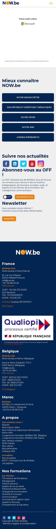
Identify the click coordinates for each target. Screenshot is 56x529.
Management (8, 481)
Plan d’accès (8, 286)
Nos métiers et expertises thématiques (29, 107)
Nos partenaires (9, 448)
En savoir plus (24, 197)
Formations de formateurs (14, 478)
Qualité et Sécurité (11, 502)
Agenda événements (28, 137)
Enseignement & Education (15, 505)
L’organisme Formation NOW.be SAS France (23, 438)
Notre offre (28, 117)
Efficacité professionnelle (14, 489)
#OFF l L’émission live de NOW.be (18, 461)
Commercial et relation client (15, 499)
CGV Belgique (8, 389)
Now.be (5, 425)
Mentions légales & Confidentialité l (19, 523)
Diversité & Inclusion (12, 494)
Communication (9, 497)
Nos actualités (9, 458)
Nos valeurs (7, 446)
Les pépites (7, 463)
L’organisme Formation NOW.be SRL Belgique (24, 435)
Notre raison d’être (28, 97)
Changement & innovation (14, 492)
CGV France (7, 306)
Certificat (6, 302)
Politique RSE (8, 451)
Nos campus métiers (12, 441)
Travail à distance (10, 484)
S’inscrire (9, 219)
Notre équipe (8, 443)
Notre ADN (28, 127)
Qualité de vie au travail (13, 486)
